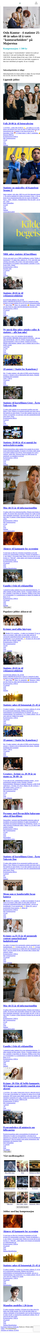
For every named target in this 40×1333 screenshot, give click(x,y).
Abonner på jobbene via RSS (10, 1330)
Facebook (4, 1327)
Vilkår (3, 1328)
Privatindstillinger (11, 1328)
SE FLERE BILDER (22, 1207)
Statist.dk (16, 1327)
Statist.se (10, 1327)
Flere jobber (7, 607)
